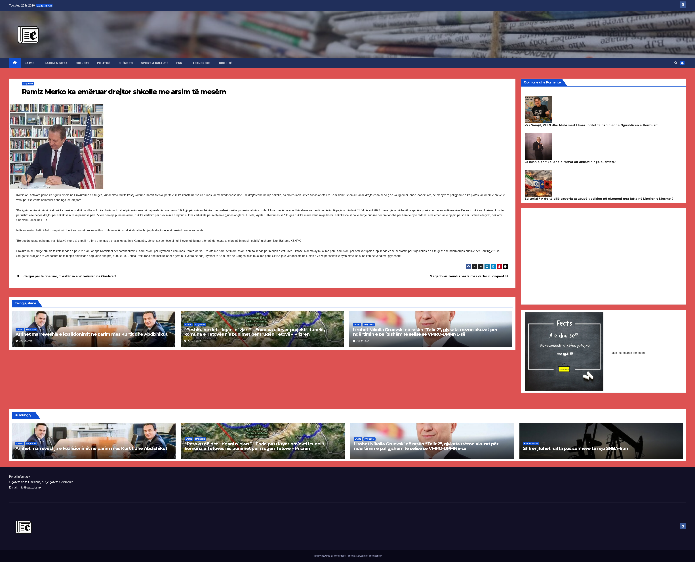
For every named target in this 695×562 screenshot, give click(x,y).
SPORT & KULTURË (155, 63)
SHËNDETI (126, 63)
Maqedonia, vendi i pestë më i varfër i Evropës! (467, 276)
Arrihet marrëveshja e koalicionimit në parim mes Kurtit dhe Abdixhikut (91, 334)
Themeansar (375, 555)
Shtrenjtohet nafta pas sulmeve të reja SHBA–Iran (575, 448)
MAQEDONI (28, 84)
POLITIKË (104, 63)
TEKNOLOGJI (202, 63)
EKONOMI (82, 63)
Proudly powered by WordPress (329, 555)
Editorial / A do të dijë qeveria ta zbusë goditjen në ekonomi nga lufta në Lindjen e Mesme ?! (600, 198)
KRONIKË (225, 63)
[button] (675, 62)
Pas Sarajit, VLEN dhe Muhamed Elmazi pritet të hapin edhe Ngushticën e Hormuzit (591, 125)
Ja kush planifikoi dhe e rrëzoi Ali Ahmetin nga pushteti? (570, 162)
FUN (179, 63)
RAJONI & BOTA (56, 63)
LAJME (30, 63)
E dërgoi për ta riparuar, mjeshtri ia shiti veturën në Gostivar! (68, 276)
